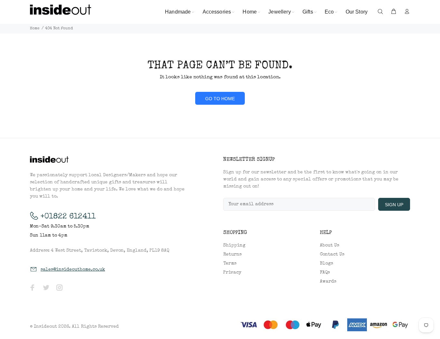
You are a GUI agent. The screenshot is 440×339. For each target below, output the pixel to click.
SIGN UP (394, 204)
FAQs (325, 272)
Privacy (232, 272)
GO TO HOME (220, 98)
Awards (328, 281)
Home (35, 29)
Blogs (326, 263)
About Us (329, 245)
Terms (229, 263)
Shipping (234, 245)
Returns (232, 254)
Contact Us (332, 254)
